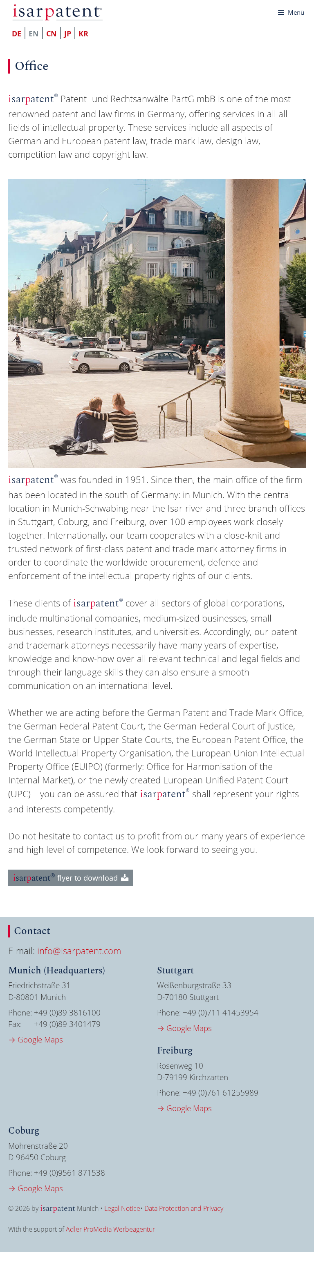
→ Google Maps (35, 1039)
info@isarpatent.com (79, 950)
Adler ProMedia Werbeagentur (110, 1229)
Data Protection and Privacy (183, 1208)
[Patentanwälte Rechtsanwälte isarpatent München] (57, 12)
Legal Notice (122, 1208)
